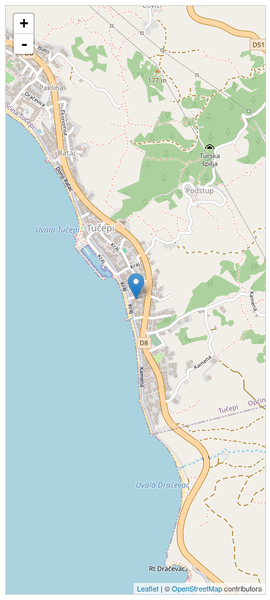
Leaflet (148, 588)
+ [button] (24, 23)
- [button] (24, 44)
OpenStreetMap (197, 588)
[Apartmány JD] (136, 286)
